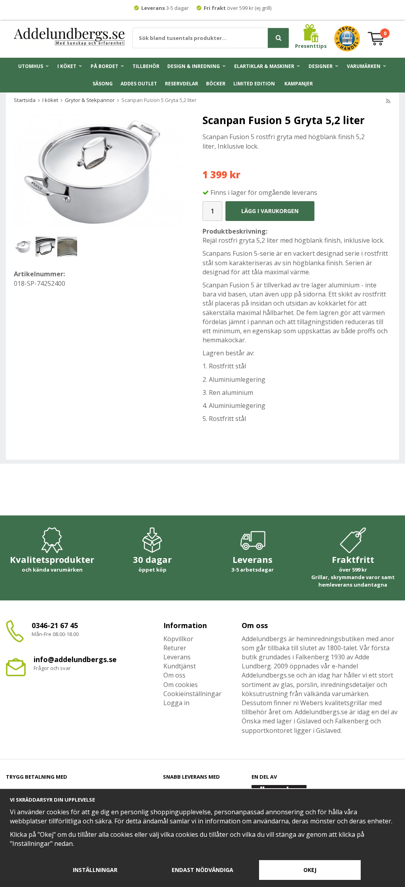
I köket (66, 66)
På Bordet (104, 66)
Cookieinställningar (192, 693)
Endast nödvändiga (202, 870)
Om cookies (180, 684)
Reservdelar (181, 83)
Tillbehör (145, 66)
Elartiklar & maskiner (264, 66)
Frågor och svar (52, 668)
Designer (320, 66)
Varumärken (363, 66)
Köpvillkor (178, 638)
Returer (174, 648)
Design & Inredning (193, 66)
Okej (309, 870)
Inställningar (95, 870)
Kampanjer (298, 83)
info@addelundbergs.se (75, 659)
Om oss (174, 675)
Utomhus (30, 66)
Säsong (103, 83)
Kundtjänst (179, 666)
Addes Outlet (139, 83)
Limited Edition (254, 83)
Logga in (176, 702)
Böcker (215, 83)
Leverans (177, 657)
